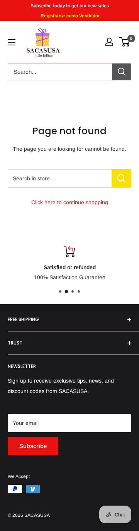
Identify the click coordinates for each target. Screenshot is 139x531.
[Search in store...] (121, 178)
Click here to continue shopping (69, 202)
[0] (125, 42)
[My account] (109, 42)
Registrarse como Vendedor (69, 15)
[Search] (121, 71)
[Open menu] (11, 42)
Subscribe (33, 446)
